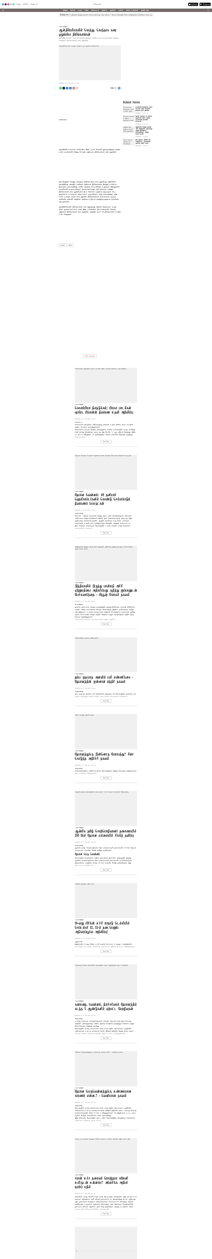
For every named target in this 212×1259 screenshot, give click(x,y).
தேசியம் (72, 10)
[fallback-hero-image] (129, 109)
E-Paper (18, 4)
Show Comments (89, 356)
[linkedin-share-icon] (70, 89)
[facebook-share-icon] (67, 89)
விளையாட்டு (95, 10)
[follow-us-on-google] (119, 88)
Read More (106, 441)
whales (70, 245)
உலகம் (80, 10)
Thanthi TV (34, 4)
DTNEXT (25, 4)
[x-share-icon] (63, 89)
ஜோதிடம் (104, 10)
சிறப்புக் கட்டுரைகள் (132, 10)
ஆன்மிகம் (113, 10)
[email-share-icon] (73, 89)
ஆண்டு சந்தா (145, 10)
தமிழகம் (65, 10)
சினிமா (86, 10)
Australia (62, 245)
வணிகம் (120, 10)
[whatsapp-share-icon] (60, 89)
